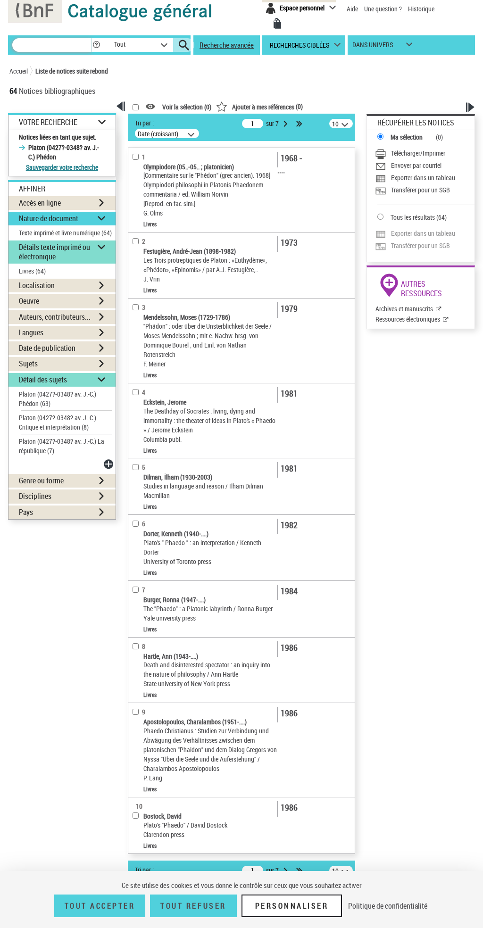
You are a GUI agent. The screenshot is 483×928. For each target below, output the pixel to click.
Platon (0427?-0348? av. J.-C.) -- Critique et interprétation (60, 422)
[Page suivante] (286, 123)
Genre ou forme (41, 480)
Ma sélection (407, 137)
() (267, 106)
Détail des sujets (43, 379)
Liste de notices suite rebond (71, 70)
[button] (96, 45)
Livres (32, 270)
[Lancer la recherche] (184, 45)
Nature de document (48, 218)
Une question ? (383, 8)
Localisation (37, 285)
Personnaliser (292, 906)
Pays (26, 512)
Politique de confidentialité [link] (387, 906)
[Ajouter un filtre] (109, 464)
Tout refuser (193, 906)
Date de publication (47, 348)
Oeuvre (29, 301)
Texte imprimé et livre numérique (65, 232)
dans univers (372, 47)
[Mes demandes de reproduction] (277, 23)
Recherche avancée (227, 45)
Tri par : (144, 122)
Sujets (28, 363)
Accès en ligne (40, 203)
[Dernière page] (300, 123)
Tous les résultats (413, 217)
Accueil (18, 70)
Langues (31, 332)
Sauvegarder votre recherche (62, 167)
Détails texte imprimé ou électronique (54, 251)
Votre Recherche (48, 122)
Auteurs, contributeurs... (55, 317)
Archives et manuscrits (404, 308)
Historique (421, 8)
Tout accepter (100, 906)
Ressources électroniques (407, 319)
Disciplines (35, 496)
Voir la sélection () (186, 106)
